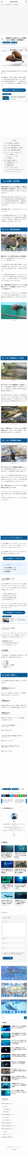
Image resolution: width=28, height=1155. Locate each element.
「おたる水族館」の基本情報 (11, 143)
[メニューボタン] (2, 2)
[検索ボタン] (26, 2)
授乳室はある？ (10, 165)
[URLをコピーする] (25, 796)
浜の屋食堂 (9, 158)
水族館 (22, 789)
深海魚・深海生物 (8, 1137)
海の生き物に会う (6, 42)
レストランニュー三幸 (12, 156)
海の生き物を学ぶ (8, 1114)
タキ (14, 821)
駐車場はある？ (10, 164)
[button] (3, 796)
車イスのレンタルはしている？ (14, 171)
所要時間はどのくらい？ (13, 162)
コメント (5, 921)
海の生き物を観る (8, 1122)
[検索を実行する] (25, 1017)
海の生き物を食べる (8, 1128)
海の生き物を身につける (9, 1125)
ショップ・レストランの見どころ (12, 152)
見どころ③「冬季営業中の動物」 (12, 150)
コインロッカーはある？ (13, 167)
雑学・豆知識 (7, 1120)
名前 (4, 938)
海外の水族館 (6, 1111)
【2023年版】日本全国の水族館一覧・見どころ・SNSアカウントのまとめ (17, 98)
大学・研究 (6, 1117)
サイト (4, 948)
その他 (5, 1106)
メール (4, 943)
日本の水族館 (14, 42)
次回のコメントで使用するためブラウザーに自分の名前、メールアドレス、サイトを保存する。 (14, 954)
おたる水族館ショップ (12, 154)
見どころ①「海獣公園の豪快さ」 (12, 145)
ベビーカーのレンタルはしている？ (15, 169)
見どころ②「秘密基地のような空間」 (14, 147)
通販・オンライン (7, 1134)
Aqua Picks (14, 2)
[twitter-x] (14, 835)
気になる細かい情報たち (10, 160)
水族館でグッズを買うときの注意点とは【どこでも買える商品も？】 (17, 620)
